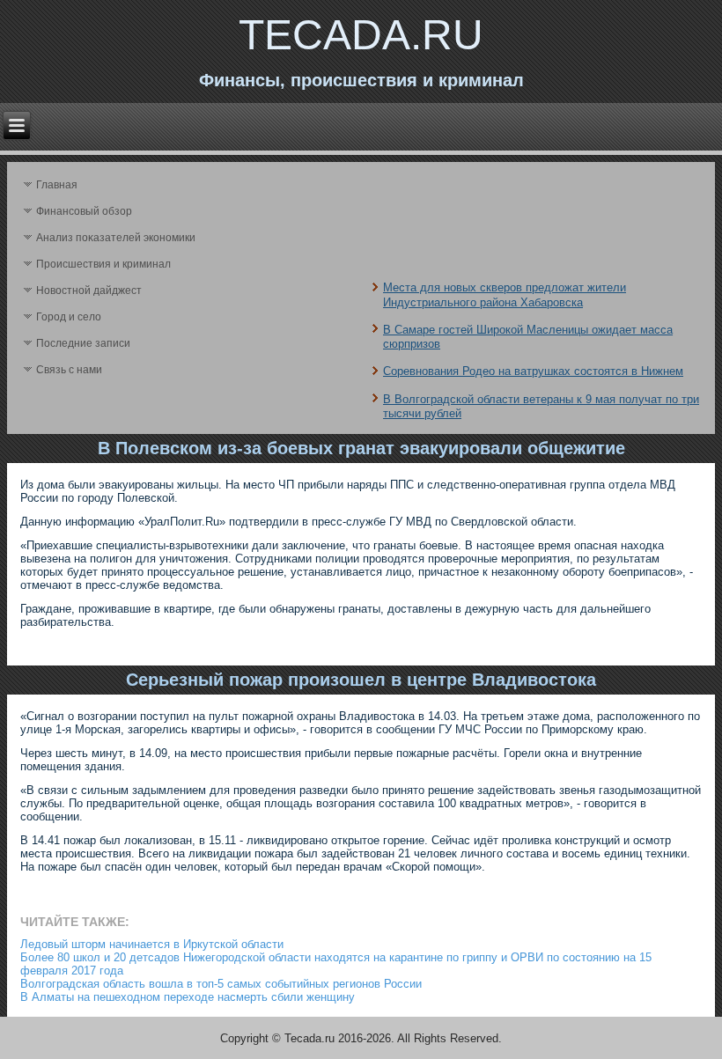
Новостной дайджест (89, 290)
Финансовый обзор (84, 211)
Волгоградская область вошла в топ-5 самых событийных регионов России (221, 983)
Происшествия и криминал (103, 264)
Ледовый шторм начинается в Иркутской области (152, 944)
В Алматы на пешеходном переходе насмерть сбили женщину (187, 997)
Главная (56, 185)
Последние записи (83, 343)
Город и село (68, 317)
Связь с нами (69, 370)
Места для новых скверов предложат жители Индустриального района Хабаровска (504, 294)
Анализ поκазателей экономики (115, 238)
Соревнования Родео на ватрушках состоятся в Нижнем (533, 371)
